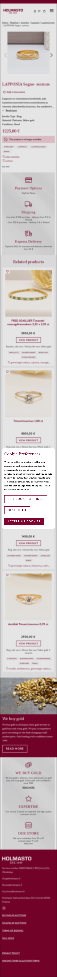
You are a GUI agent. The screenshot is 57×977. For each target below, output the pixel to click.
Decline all (17, 510)
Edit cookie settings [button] (26, 499)
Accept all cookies (24, 521)
